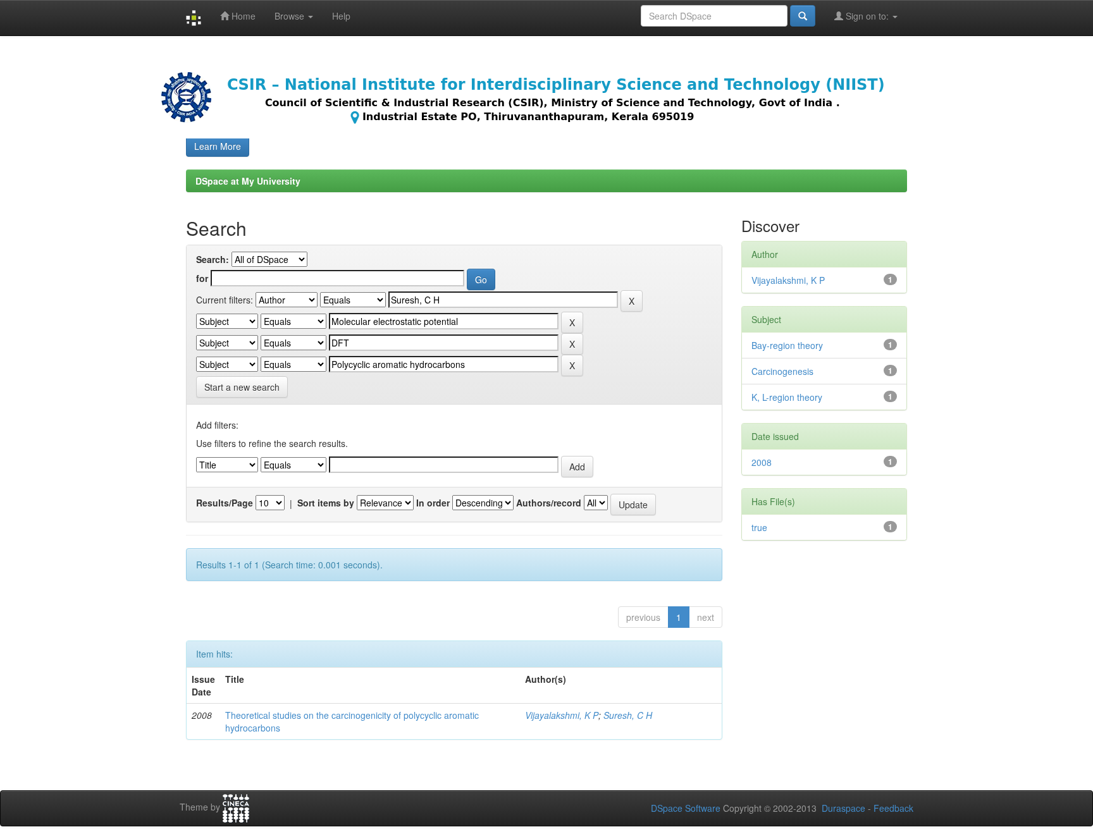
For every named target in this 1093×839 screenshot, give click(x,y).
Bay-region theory (787, 345)
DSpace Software (685, 808)
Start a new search (242, 387)
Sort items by (325, 502)
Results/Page (224, 502)
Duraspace (843, 808)
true (759, 527)
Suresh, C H (627, 715)
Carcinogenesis (782, 371)
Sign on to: (867, 15)
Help (341, 15)
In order (433, 502)
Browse (291, 15)
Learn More (217, 146)
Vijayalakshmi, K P (561, 715)
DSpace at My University (247, 181)
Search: (212, 259)
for (202, 278)
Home (242, 15)
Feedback (893, 808)
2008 (761, 462)
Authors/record (548, 502)
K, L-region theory (786, 397)
